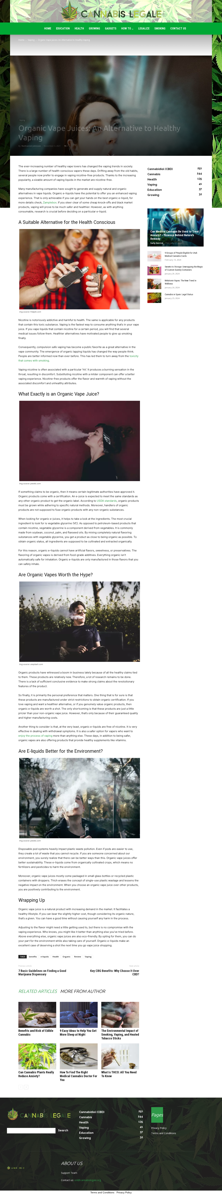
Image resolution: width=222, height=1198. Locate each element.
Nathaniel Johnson (31, 146)
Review (77, 956)
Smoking (159, 28)
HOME (47, 28)
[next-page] (26, 1087)
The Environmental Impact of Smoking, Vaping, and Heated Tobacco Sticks (120, 1034)
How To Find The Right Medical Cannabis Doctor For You (78, 1076)
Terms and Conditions (163, 1133)
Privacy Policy (158, 1128)
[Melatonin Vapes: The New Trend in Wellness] (154, 284)
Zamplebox (50, 202)
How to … (127, 28)
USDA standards (107, 500)
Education (63, 28)
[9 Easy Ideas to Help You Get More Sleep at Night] (79, 1015)
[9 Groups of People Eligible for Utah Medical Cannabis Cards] (154, 256)
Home (21, 39)
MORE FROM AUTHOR (82, 991)
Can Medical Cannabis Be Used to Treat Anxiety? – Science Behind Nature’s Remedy (174, 235)
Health (79, 28)
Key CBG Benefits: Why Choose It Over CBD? (114, 972)
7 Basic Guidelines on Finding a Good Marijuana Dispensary (42, 972)
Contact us (178, 28)
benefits (33, 956)
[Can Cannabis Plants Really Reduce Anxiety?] (37, 1056)
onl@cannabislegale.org (87, 1180)
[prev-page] (20, 1087)
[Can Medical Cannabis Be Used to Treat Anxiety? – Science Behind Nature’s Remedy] (175, 227)
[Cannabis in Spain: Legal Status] (154, 298)
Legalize (144, 28)
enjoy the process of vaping (35, 735)
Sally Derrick (156, 243)
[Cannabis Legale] (111, 11)
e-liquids (45, 956)
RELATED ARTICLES (37, 991)
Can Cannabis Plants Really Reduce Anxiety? (36, 1074)
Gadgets (110, 28)
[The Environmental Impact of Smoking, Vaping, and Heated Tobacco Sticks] (120, 1015)
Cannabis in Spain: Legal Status (179, 294)
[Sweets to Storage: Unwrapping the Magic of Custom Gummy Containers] (154, 270)
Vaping (31, 39)
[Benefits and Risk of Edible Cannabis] (37, 1015)
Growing (94, 28)
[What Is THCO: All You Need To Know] (120, 1056)
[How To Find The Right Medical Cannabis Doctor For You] (79, 1056)
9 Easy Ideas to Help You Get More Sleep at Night (78, 1032)
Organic (66, 956)
